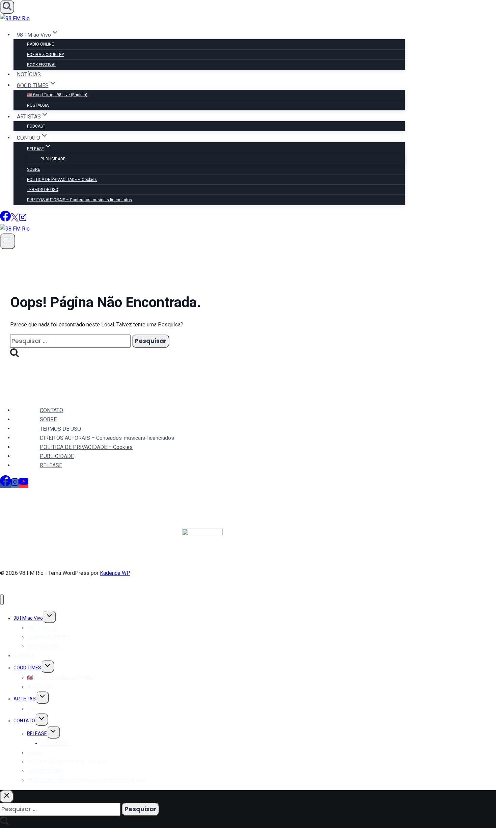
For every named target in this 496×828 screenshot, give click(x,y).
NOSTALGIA (38, 105)
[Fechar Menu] (2, 599)
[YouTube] (23, 483)
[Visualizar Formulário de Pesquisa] (7, 7)
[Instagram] (23, 219)
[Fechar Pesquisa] (6, 796)
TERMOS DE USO (42, 189)
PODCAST (36, 126)
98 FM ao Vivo (28, 618)
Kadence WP (115, 573)
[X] (15, 219)
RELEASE (51, 465)
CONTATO (51, 410)
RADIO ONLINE (40, 44)
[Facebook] (5, 219)
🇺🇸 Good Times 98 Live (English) (57, 94)
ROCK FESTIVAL (41, 64)
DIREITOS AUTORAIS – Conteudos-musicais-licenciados (79, 199)
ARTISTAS (24, 698)
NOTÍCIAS (29, 74)
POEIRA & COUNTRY (45, 54)
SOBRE (33, 169)
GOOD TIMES (27, 667)
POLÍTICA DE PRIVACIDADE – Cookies (62, 179)
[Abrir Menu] (7, 241)
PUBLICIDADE (52, 159)
